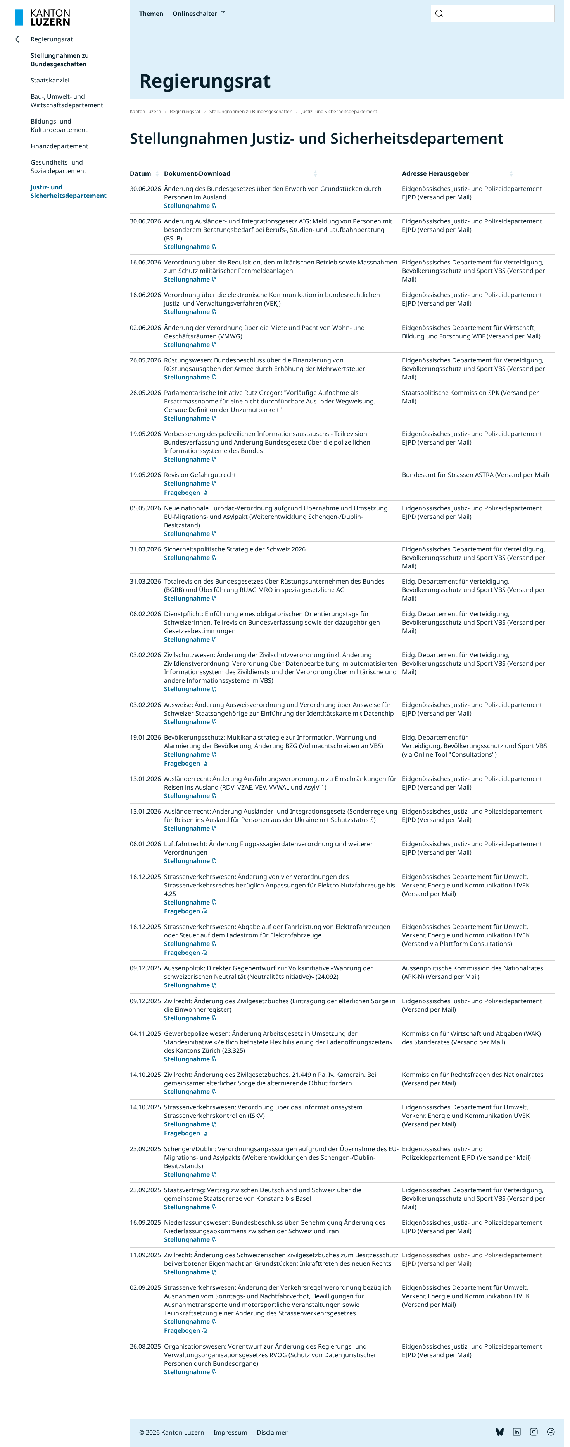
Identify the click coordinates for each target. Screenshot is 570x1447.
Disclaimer (272, 1432)
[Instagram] (534, 1433)
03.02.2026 (145, 655)
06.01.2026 (145, 843)
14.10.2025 (145, 1074)
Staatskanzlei (50, 80)
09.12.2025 (145, 968)
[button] (158, 173)
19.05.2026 (145, 433)
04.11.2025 (145, 1033)
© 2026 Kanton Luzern (171, 1432)
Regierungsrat (52, 39)
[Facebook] (551, 1433)
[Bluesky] (500, 1433)
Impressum (230, 1432)
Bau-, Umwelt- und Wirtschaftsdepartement (67, 100)
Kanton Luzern (145, 111)
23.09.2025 (145, 1149)
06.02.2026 (145, 613)
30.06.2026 (145, 188)
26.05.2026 (145, 360)
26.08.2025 (145, 1346)
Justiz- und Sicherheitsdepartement (69, 191)
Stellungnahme (187, 205)
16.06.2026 (145, 262)
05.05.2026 (145, 508)
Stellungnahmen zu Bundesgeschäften (60, 59)
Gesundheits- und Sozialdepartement (58, 166)
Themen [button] (151, 13)
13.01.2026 (145, 778)
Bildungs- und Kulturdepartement (59, 125)
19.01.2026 (145, 737)
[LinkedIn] (517, 1433)
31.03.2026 (145, 549)
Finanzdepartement (59, 146)
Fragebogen (182, 492)
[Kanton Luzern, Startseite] (42, 17)
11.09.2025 (145, 1255)
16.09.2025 (145, 1222)
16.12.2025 (145, 876)
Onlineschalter (195, 13)
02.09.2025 (145, 1287)
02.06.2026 (145, 327)
